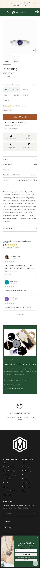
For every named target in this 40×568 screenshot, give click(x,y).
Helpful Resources (8, 467)
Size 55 (7, 95)
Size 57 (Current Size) (11, 89)
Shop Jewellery (27, 467)
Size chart (34, 85)
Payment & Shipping (9, 471)
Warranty (5, 483)
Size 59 (7, 101)
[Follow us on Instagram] (10, 527)
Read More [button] (8, 274)
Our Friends (26, 487)
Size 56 (16, 95)
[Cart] (36, 12)
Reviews (24, 491)
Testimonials (6, 487)
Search (24, 463)
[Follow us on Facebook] (5, 527)
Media (24, 479)
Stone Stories (26, 483)
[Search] (8, 12)
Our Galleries (26, 471)
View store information (11, 129)
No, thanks (26, 559)
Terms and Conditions (10, 491)
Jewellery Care (7, 479)
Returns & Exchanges (9, 475)
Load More (20, 314)
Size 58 (25, 95)
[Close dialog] (37, 537)
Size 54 (25, 89)
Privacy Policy (7, 495)
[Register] (34, 513)
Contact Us (25, 475)
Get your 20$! (26, 554)
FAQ (4, 463)
